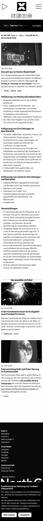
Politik (6, 91)
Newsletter (5, 434)
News (21, 35)
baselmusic (8, 334)
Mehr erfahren (9, 515)
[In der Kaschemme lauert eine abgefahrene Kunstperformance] (21, 293)
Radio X (14, 35)
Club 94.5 (4, 436)
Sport (19, 91)
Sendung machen (7, 471)
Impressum (5, 442)
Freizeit (13, 91)
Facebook (4, 452)
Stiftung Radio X (7, 439)
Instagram (5, 449)
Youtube (4, 455)
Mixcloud (4, 458)
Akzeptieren (25, 515)
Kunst (16, 334)
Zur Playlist (36, 26)
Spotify (4, 461)
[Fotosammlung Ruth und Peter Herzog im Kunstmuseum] (21, 351)
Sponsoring (5, 468)
